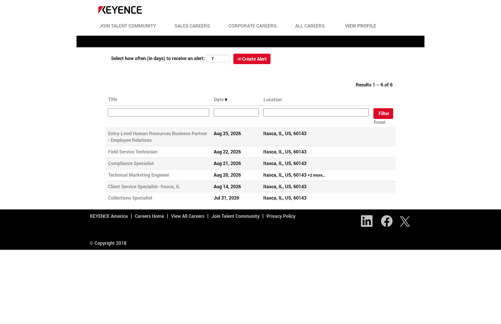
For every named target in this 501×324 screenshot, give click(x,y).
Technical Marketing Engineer (138, 175)
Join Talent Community (235, 216)
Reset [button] (380, 122)
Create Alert (254, 59)
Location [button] (273, 99)
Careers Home (149, 216)
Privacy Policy (280, 216)
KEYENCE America (109, 216)
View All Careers (187, 216)
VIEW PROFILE (360, 26)
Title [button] (112, 99)
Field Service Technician (132, 152)
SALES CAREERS (192, 26)
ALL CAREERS (310, 26)
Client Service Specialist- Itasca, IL (144, 186)
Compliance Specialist (131, 163)
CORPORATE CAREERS (252, 26)
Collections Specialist (130, 198)
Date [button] (219, 99)
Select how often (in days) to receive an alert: (158, 58)
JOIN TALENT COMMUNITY (127, 26)
